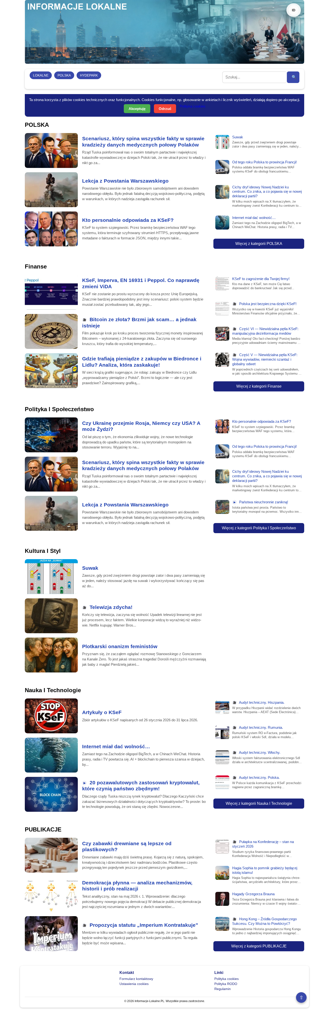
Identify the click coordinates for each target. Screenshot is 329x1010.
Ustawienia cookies (134, 984)
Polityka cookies (192, 106)
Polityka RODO (225, 984)
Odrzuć (165, 109)
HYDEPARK (89, 75)
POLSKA (64, 75)
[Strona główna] (164, 32)
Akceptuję (137, 109)
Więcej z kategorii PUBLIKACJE (259, 946)
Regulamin (222, 989)
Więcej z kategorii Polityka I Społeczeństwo (259, 528)
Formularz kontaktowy (136, 979)
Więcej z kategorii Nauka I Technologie (259, 803)
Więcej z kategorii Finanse (259, 386)
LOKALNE (40, 75)
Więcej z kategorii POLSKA (258, 244)
